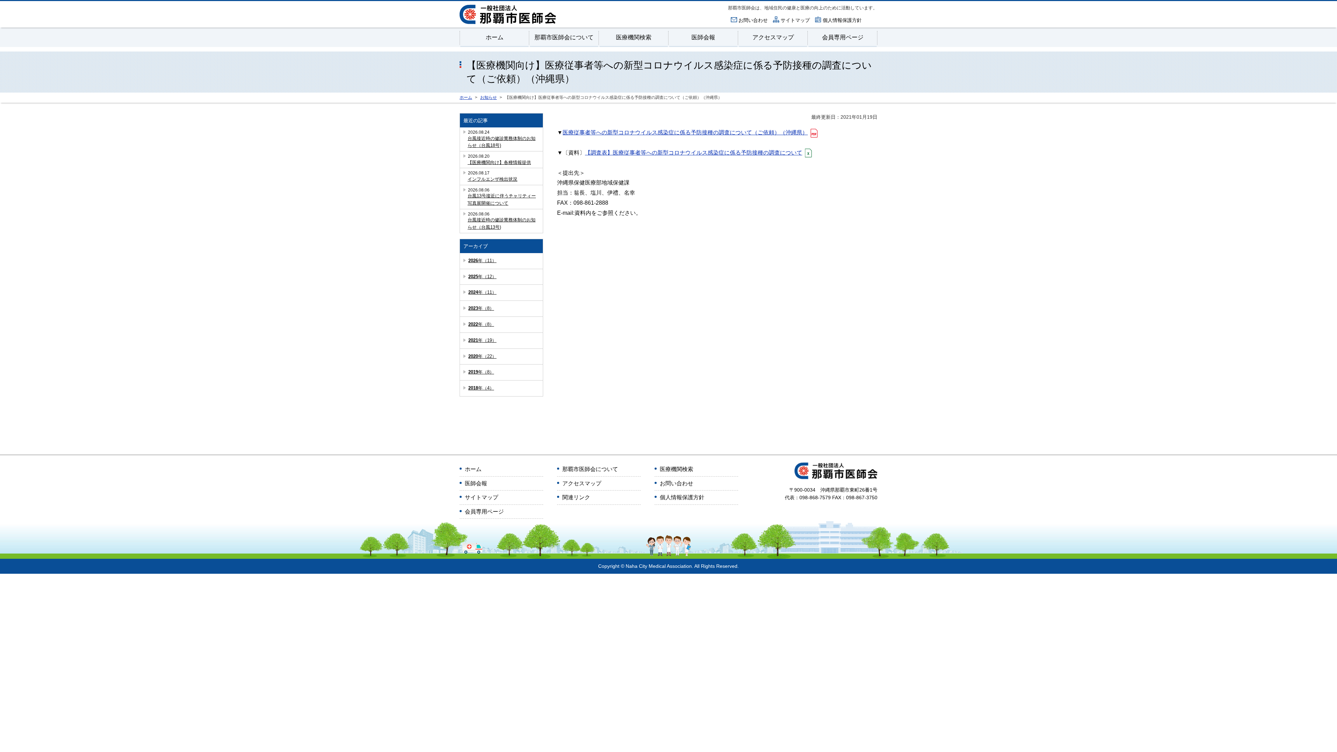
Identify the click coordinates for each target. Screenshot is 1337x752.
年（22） (482, 356)
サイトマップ (795, 20)
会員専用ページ (842, 37)
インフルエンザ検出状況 (492, 179)
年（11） (482, 260)
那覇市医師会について (564, 37)
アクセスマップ (773, 37)
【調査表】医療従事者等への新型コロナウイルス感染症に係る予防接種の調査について (693, 153)
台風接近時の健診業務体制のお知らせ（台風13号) (501, 223)
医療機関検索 (633, 37)
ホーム (494, 37)
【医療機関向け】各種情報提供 (499, 162)
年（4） (481, 388)
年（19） (482, 340)
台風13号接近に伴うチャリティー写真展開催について (502, 199)
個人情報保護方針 (842, 20)
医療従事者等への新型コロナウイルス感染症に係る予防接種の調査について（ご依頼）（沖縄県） (685, 132)
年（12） (482, 276)
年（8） (481, 308)
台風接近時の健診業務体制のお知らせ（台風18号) (501, 142)
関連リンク (576, 497)
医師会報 (703, 37)
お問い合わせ (753, 20)
